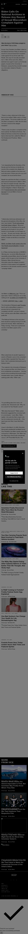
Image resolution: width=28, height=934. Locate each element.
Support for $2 (14, 473)
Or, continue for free (14, 481)
